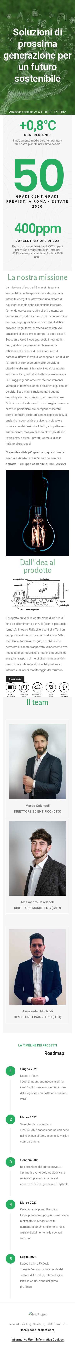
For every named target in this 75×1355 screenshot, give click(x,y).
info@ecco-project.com (37, 1330)
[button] (15, 679)
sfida (24, 452)
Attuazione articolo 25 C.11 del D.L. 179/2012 (37, 112)
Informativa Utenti (24, 1339)
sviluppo (25, 464)
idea (41, 458)
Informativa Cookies (50, 1339)
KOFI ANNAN (57, 464)
